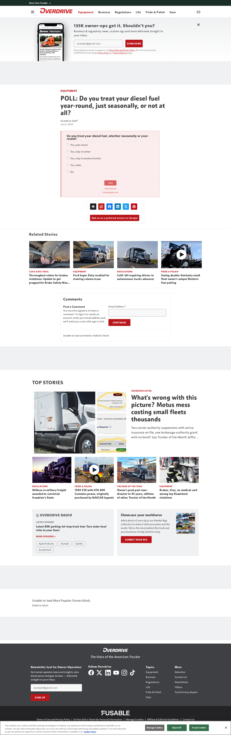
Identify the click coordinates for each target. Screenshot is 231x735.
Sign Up (40, 697)
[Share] (109, 206)
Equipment (68, 91)
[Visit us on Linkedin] (108, 672)
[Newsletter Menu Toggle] (198, 12)
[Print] (93, 206)
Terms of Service (120, 53)
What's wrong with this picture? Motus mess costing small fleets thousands (164, 408)
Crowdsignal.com (110, 192)
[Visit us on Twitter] (99, 672)
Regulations (125, 271)
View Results (110, 188)
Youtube (65, 543)
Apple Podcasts (46, 543)
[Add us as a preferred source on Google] (101, 206)
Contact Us (189, 719)
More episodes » (46, 536)
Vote (110, 183)
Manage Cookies (135, 719)
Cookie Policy (90, 731)
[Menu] (32, 12)
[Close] (226, 727)
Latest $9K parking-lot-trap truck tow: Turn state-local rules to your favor (71, 528)
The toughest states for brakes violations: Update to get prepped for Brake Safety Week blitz (49, 279)
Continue (119, 322)
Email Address (117, 306)
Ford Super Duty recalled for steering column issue (91, 277)
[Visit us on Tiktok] (132, 672)
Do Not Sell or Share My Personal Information (98, 719)
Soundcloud (45, 549)
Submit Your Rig (136, 539)
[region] (115, 728)
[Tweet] (126, 206)
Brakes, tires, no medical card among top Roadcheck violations (178, 493)
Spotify (79, 543)
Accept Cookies (199, 727)
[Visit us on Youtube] (116, 672)
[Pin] (134, 206)
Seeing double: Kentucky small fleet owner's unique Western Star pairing (180, 279)
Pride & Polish (169, 271)
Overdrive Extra (141, 390)
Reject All (176, 727)
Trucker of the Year (129, 486)
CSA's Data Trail (39, 271)
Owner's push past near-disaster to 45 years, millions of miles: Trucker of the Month (136, 493)
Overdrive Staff (69, 120)
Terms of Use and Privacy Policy (122, 50)
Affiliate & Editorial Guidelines (163, 719)
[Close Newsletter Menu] (198, 25)
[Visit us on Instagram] (124, 672)
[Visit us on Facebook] (91, 672)
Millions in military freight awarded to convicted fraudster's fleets (49, 493)
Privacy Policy (104, 53)
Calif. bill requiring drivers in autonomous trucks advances (135, 277)
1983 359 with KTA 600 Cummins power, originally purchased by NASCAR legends (94, 493)
